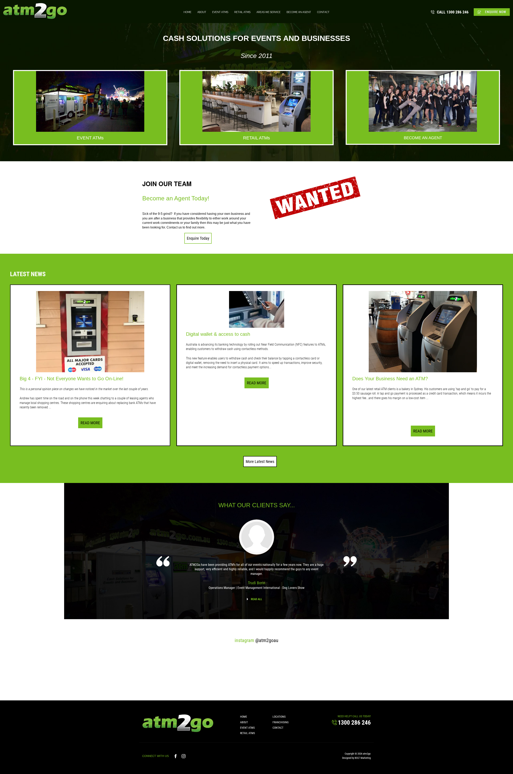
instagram (256, 640)
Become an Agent (299, 12)
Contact (323, 12)
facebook (176, 756)
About (201, 12)
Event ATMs (220, 12)
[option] (256, 557)
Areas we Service (268, 12)
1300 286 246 (453, 12)
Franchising (281, 722)
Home (187, 12)
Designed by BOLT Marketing (356, 757)
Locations (279, 716)
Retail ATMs (242, 12)
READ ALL (256, 599)
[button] (198, 238)
